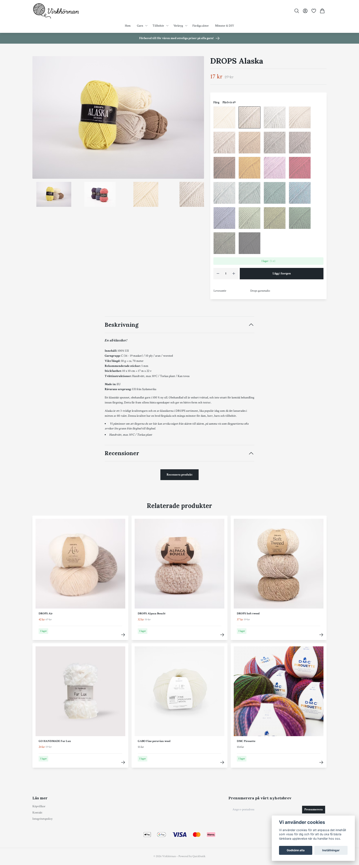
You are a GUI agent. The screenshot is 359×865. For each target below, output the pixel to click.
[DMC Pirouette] (321, 762)
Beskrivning (121, 324)
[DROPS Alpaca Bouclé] (222, 634)
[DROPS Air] (123, 634)
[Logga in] (305, 11)
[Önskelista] (314, 11)
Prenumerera (313, 809)
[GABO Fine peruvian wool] (222, 762)
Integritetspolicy (42, 819)
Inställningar (331, 850)
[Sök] (296, 11)
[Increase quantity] (233, 273)
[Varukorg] (322, 11)
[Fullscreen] (118, 117)
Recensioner (122, 453)
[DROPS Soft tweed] (321, 634)
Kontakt (37, 812)
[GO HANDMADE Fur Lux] (123, 762)
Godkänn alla (296, 850)
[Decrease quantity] (218, 273)
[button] (197, 119)
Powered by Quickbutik (191, 856)
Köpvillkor (38, 806)
